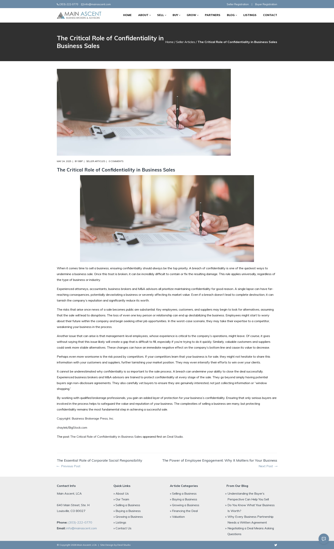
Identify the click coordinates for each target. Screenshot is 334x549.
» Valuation (177, 517)
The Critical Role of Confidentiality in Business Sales (106, 436)
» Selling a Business (126, 505)
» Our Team (121, 499)
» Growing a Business (128, 517)
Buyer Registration (266, 4)
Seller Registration (238, 4)
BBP (80, 161)
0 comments (116, 161)
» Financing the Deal (184, 511)
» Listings (119, 522)
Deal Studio (175, 436)
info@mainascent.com (97, 4)
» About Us (121, 493)
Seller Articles (185, 42)
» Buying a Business (127, 511)
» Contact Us (122, 528)
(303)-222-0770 (68, 4)
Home (169, 42)
